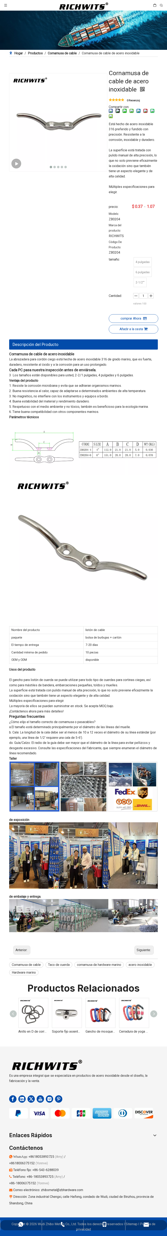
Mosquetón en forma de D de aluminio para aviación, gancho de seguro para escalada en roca (134, 1031)
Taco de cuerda (59, 965)
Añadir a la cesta (131, 329)
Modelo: (114, 213)
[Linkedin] (22, 1099)
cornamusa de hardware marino (99, 965)
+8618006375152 (22, 1163)
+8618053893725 (42, 1157)
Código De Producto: (115, 244)
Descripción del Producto (35, 344)
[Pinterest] (58, 1099)
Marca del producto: (115, 228)
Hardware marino (24, 972)
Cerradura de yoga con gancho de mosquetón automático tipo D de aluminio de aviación (100, 1031)
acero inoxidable (140, 965)
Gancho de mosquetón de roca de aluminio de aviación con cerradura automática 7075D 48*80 (66, 1031)
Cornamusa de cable (26, 965)
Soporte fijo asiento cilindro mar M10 (33, 1031)
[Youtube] (40, 1099)
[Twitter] (31, 1099)
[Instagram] (49, 1099)
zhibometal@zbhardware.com (62, 1190)
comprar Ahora (131, 318)
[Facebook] (12, 1099)
